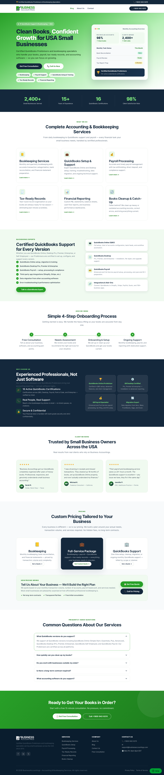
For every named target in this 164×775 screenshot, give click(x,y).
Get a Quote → (37, 564)
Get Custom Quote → (82, 564)
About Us (80, 8)
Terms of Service (142, 770)
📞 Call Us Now (53, 66)
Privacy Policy (129, 770)
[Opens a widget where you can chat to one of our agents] (155, 771)
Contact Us (96, 748)
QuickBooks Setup (68, 745)
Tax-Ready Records (69, 752)
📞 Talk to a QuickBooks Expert (31, 290)
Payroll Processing (68, 748)
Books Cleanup (67, 759)
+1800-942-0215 (141, 2)
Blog (72, 8)
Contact (90, 8)
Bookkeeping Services (70, 741)
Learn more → (24, 177)
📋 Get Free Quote (131, 584)
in (23, 754)
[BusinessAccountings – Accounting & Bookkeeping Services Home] (25, 8)
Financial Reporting (69, 755)
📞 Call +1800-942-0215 (97, 716)
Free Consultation (98, 752)
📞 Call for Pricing (131, 591)
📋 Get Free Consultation (67, 716)
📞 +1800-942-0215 (138, 8)
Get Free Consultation (29, 66)
